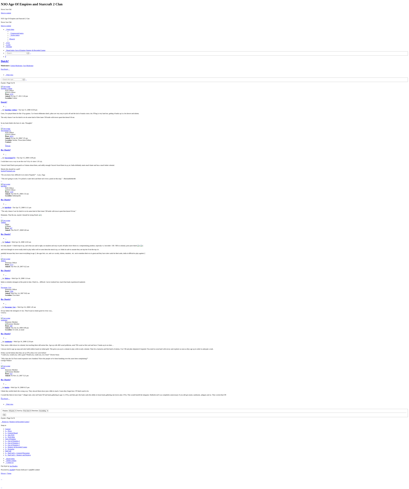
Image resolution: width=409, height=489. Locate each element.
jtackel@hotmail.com (8, 171)
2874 (11, 136)
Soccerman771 (6, 130)
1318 (11, 192)
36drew (3, 261)
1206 (11, 291)
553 (11, 374)
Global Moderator (16, 66)
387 (11, 228)
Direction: (35, 411)
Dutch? (5, 61)
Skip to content (6, 13)
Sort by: (20, 411)
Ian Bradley (14, 466)
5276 (11, 94)
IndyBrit (3, 186)
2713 (11, 265)
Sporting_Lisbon (6, 88)
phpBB (11, 470)
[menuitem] (16, 33)
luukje (3, 368)
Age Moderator (28, 66)
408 (11, 326)
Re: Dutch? (6, 150)
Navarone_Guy (6, 287)
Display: (6, 411)
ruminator (4, 320)
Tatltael (3, 222)
